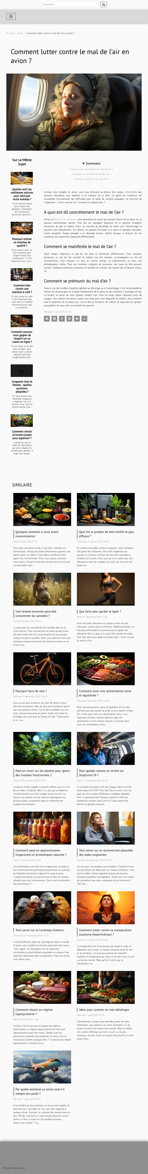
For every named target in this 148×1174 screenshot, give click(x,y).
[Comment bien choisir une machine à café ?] (22, 274)
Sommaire (93, 163)
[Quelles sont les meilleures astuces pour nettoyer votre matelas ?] (22, 178)
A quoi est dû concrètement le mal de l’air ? (91, 169)
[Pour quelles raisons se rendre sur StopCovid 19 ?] (106, 748)
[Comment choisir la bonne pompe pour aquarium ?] (22, 420)
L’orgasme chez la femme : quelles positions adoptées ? (22, 386)
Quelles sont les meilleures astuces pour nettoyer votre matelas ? (22, 194)
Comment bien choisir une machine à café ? (22, 288)
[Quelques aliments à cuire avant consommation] (42, 509)
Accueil (10, 33)
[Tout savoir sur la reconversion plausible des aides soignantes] (106, 827)
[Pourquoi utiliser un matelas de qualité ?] (22, 228)
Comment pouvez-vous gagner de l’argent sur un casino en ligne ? (22, 336)
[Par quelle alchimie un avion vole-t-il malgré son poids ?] (42, 1066)
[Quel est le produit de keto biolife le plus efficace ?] (106, 509)
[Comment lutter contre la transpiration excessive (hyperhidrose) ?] (106, 907)
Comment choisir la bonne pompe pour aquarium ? (22, 435)
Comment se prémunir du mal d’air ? (91, 179)
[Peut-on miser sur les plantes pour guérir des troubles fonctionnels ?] (42, 748)
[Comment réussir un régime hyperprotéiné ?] (42, 987)
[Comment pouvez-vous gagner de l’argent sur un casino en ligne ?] (22, 321)
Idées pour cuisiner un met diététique (104, 1010)
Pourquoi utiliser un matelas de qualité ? (22, 242)
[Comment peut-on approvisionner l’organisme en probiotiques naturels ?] (42, 827)
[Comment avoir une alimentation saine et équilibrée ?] (106, 668)
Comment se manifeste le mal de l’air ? (91, 174)
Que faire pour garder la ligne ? (100, 611)
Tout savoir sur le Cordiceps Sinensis (39, 930)
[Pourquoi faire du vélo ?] (42, 668)
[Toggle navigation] (11, 16)
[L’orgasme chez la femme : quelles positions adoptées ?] (22, 370)
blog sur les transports (65, 219)
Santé (20, 33)
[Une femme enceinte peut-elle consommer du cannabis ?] (42, 588)
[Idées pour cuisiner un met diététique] (106, 987)
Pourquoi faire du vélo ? (31, 691)
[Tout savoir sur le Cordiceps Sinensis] (42, 907)
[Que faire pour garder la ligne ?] (106, 588)
